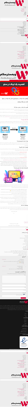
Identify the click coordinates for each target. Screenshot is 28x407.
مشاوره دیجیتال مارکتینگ (23, 31)
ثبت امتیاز (26, 222)
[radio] (13, 215)
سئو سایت (23, 9)
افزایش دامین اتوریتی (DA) (21, 29)
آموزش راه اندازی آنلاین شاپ (20, 26)
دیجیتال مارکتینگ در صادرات (20, 33)
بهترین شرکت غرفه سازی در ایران (23, 254)
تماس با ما (24, 14)
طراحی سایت (22, 8)
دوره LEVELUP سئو (21, 27)
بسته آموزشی (24, 359)
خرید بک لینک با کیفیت (8, 116)
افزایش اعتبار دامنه (24, 28)
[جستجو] (27, 20)
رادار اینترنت (24, 21)
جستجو (27, 18)
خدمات (25, 7)
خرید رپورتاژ (22, 11)
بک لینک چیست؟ (24, 119)
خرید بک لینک (22, 10)
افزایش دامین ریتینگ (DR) (21, 30)
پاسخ (23, 263)
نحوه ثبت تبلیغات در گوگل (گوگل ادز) (22, 255)
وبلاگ (25, 12)
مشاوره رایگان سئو (22, 366)
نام (25, 284)
